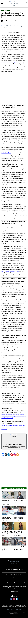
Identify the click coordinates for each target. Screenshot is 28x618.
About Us (6, 574)
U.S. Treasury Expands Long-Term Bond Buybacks (7, 548)
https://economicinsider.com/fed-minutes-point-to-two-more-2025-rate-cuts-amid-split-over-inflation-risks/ (13, 416)
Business (14, 569)
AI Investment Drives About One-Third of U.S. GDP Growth (7, 533)
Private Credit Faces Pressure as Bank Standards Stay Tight (7, 517)
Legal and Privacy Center (16, 574)
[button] (26, 2)
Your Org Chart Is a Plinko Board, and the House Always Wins (19, 517)
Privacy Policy (18, 609)
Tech (21, 569)
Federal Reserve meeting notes (9, 62)
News (7, 569)
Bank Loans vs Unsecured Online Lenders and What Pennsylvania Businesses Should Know (8, 503)
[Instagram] (14, 454)
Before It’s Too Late (18, 500)
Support (13, 577)
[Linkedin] (8, 454)
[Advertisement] (14, 88)
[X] (6, 454)
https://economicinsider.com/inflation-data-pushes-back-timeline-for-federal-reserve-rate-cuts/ (13, 427)
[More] (17, 454)
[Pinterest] (11, 454)
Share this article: (6, 452)
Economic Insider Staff (14, 444)
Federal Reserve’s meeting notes (10, 271)
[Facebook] (3, 454)
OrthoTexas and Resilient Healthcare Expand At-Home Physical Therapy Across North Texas (19, 534)
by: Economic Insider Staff (10, 20)
